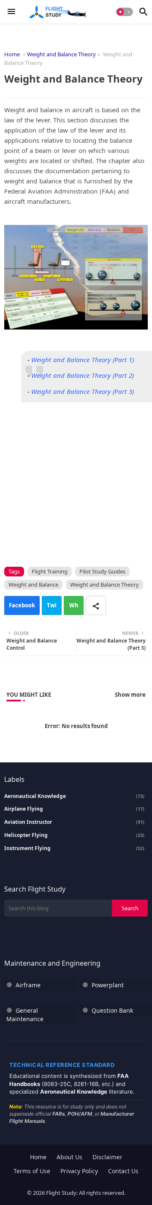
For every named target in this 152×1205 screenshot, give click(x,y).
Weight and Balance (33, 584)
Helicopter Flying (74, 835)
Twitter (52, 608)
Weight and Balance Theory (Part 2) (82, 375)
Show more (130, 694)
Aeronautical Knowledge (74, 796)
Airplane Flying (74, 809)
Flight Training (50, 571)
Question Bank (112, 1010)
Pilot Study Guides (102, 571)
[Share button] (96, 605)
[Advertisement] (76, 478)
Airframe (28, 985)
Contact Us (123, 1171)
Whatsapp (74, 608)
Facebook (22, 605)
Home (12, 54)
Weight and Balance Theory (61, 54)
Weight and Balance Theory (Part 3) (82, 391)
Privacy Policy (79, 1171)
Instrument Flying (74, 848)
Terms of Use (32, 1171)
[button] (124, 12)
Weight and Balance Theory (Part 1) (82, 359)
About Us (69, 1157)
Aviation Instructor (74, 822)
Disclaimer (107, 1157)
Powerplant (108, 985)
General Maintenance (24, 1014)
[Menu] (11, 11)
